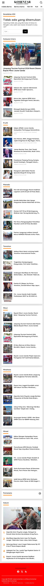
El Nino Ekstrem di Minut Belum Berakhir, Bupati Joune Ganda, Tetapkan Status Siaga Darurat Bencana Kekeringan (25, 346)
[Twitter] (22, 571)
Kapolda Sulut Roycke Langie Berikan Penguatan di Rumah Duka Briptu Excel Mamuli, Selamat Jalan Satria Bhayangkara (27, 397)
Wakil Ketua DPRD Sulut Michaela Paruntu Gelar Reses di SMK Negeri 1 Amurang (27, 480)
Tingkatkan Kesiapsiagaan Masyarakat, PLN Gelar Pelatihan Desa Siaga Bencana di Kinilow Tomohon (25, 263)
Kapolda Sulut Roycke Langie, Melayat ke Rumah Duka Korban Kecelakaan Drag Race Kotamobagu (22, 533)
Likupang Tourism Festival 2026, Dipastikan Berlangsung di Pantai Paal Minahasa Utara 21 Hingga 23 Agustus (26, 78)
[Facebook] (18, 571)
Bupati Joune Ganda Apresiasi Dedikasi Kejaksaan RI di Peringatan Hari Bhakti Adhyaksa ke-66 (20, 557)
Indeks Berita (29, 583)
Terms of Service (17, 583)
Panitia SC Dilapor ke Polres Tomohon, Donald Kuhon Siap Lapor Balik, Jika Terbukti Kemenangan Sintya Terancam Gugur (26, 284)
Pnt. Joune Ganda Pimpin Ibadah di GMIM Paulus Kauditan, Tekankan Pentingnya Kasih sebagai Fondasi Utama (26, 459)
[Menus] (3, 2)
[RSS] (25, 571)
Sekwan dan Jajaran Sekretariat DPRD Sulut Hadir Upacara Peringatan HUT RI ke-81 (25, 89)
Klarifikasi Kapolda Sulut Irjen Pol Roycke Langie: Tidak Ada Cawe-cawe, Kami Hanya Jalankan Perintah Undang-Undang (21, 539)
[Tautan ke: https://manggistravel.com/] (40, 493)
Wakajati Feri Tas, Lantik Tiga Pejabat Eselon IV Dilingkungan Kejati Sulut (23, 551)
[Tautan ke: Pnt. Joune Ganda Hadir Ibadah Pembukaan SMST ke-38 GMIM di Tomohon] (7, 297)
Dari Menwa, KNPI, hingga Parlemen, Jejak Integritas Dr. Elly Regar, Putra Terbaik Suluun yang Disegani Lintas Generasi (27, 140)
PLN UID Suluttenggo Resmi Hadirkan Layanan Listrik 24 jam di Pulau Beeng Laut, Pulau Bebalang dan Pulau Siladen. (27, 191)
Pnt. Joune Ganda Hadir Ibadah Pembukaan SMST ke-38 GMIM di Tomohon (25, 295)
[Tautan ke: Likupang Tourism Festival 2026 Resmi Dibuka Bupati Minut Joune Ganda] (22, 54)
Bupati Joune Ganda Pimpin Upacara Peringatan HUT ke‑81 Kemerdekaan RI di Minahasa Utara (27, 357)
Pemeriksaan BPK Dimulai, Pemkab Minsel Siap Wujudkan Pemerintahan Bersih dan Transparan (26, 448)
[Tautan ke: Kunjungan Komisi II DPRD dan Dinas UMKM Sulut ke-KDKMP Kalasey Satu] (7, 421)
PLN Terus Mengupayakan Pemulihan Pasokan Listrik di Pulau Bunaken (27, 223)
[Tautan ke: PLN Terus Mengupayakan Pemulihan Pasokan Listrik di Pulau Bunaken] (7, 225)
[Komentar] (22, 2)
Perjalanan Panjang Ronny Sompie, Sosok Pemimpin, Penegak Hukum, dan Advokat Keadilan (26, 161)
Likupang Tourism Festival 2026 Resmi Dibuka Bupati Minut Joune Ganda (22, 69)
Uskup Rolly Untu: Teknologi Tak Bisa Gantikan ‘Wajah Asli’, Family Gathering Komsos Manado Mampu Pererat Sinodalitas (27, 408)
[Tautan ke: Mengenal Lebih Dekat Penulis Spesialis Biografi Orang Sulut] (7, 174)
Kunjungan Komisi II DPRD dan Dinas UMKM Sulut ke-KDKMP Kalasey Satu (27, 418)
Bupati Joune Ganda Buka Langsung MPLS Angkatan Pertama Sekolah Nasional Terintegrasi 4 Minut (27, 376)
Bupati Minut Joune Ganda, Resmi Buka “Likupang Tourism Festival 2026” (26, 314)
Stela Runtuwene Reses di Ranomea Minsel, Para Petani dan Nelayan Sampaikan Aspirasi (26, 469)
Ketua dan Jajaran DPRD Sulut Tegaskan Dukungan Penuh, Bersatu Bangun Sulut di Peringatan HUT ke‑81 (27, 99)
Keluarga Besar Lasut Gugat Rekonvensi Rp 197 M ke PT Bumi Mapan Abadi (23, 545)
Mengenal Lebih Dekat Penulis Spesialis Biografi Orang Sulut (24, 172)
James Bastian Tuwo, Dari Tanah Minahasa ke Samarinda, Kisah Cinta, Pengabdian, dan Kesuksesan (27, 150)
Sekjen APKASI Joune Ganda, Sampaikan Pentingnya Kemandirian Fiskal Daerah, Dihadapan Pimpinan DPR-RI (26, 129)
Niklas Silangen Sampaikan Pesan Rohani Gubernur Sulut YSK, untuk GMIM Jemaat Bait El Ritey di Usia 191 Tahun (27, 437)
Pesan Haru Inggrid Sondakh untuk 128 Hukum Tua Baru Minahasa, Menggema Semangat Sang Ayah (26, 386)
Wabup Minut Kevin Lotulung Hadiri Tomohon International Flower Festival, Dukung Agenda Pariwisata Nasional (26, 252)
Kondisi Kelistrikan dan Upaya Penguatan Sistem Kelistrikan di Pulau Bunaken (27, 201)
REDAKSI (6, 583)
